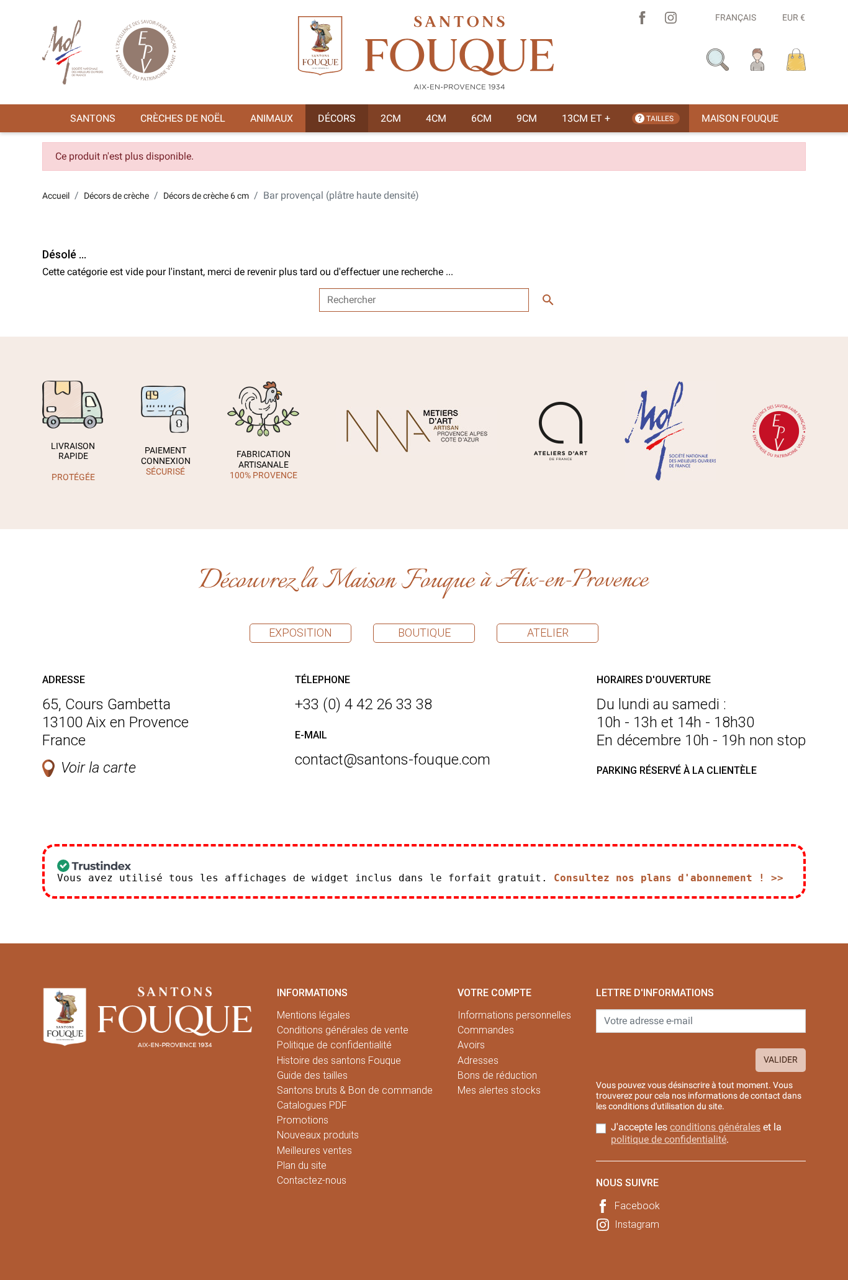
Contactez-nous (311, 1180)
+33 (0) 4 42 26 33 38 (363, 704)
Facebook (637, 1206)
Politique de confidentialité (334, 1045)
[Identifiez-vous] (758, 59)
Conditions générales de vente (342, 1030)
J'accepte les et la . (696, 1133)
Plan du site (302, 1165)
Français (735, 17)
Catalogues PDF (312, 1105)
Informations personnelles (514, 1015)
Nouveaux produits (318, 1135)
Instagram (637, 1224)
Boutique (424, 632)
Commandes (486, 1030)
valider (781, 1059)
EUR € (793, 17)
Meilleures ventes (314, 1150)
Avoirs (471, 1045)
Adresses (478, 1060)
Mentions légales (313, 1015)
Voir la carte (98, 767)
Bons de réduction (497, 1075)
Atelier (548, 632)
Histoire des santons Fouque (339, 1060)
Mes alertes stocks (499, 1090)
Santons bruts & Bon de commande (355, 1090)
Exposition (300, 632)
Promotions (302, 1120)
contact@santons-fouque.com (392, 759)
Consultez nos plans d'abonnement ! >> (668, 878)
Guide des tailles (312, 1075)
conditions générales (715, 1127)
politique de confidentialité (668, 1139)
